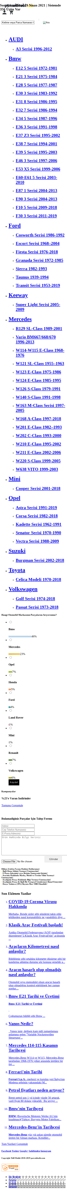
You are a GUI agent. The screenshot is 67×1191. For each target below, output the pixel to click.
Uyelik (12, 1183)
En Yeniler (14, 1176)
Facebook (6, 1151)
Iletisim (13, 1186)
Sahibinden (34, 1151)
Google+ (24, 1151)
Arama (12, 1180)
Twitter (15, 1151)
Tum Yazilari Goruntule (14, 1143)
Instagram (46, 1151)
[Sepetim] (11, 14)
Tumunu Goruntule (12, 805)
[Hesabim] (4, 14)
